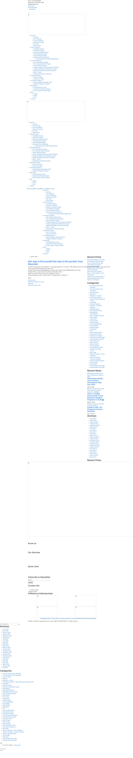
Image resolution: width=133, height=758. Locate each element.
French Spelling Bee (96, 324)
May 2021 (93, 457)
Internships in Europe (96, 335)
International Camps (95, 334)
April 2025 (93, 433)
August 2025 (94, 427)
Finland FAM (93, 317)
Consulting (93, 302)
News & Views (94, 344)
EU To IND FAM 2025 (96, 310)
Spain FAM (93, 352)
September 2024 (95, 445)
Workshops (93, 364)
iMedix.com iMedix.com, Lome (36, 282)
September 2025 (95, 425)
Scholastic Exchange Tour (9, 727)
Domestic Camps (95, 304)
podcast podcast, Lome (34, 285)
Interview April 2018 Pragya (97, 337)
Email (30, 580)
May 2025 (93, 432)
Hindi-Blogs (93, 329)
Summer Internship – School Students (12, 730)
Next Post (30, 283)
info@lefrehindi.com (34, 588)
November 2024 (95, 442)
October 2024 (94, 443)
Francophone (94, 320)
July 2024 (93, 448)
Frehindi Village (94, 322)
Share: (29, 278)
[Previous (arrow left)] (0, 750)
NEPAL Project (94, 342)
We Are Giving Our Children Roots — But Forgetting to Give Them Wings (95, 273)
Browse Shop (17, 745)
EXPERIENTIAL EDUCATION (10, 692)
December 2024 (95, 440)
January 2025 (94, 438)
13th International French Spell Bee (12, 673)
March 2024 (93, 453)
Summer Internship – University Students (13, 732)
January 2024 (94, 455)
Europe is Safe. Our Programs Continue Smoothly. (94, 409)
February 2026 (94, 422)
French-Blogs (94, 325)
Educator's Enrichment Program (11, 687)
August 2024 (94, 447)
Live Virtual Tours (95, 340)
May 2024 (93, 450)
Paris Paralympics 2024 (96, 347)
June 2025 (93, 430)
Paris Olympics (94, 345)
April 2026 (93, 420)
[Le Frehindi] (30, 188)
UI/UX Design (93, 362)
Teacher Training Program (97, 360)
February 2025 (94, 437)
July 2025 (93, 428)
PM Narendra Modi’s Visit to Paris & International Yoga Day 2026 (95, 381)
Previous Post (31, 280)
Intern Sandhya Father (96, 332)
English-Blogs (94, 309)
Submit (30, 582)
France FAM (93, 319)
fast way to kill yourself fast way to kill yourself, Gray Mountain (55, 262)
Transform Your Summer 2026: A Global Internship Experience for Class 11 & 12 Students (96, 278)
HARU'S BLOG (94, 327)
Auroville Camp (94, 292)
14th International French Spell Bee (12, 675)
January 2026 (94, 423)
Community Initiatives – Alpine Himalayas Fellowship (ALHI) (97, 299)
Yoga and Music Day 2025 (97, 365)
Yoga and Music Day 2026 (97, 367)
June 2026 (93, 418)
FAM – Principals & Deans (97, 315)
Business (93, 294)
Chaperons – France (95, 295)
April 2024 (93, 452)
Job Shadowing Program (97, 339)
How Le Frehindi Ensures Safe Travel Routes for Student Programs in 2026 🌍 (95, 264)
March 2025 (93, 435)
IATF (91, 330)
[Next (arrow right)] (2, 750)
